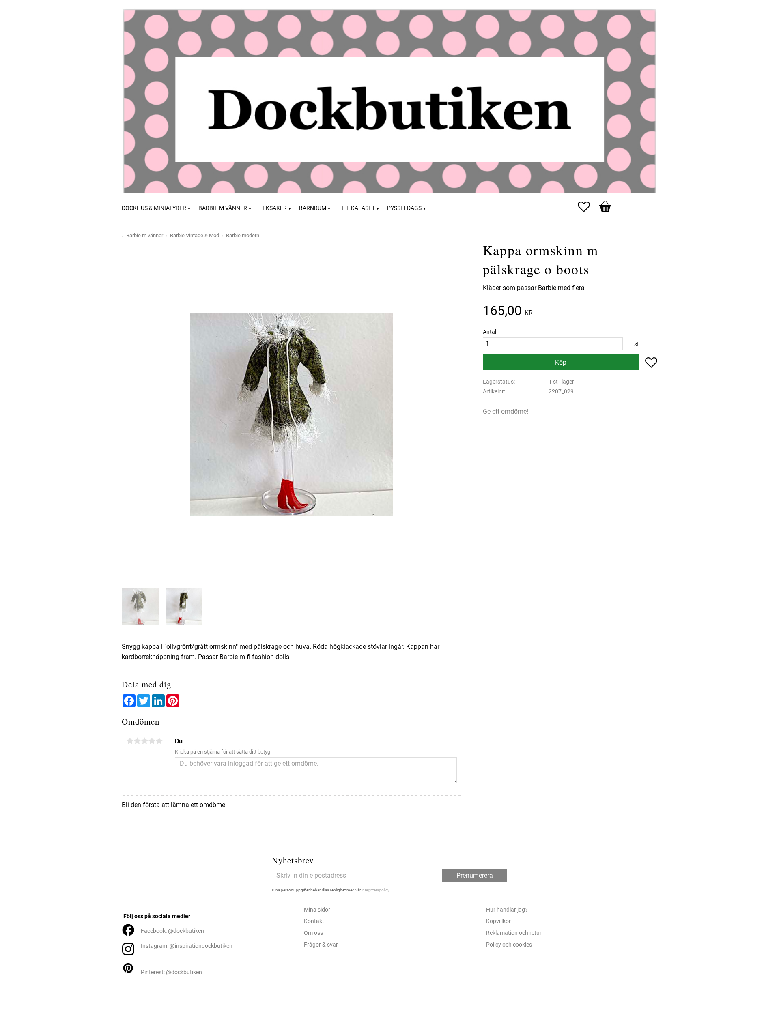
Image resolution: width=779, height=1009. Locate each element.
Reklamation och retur (514, 933)
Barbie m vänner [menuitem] (222, 208)
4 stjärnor (151, 741)
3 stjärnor (144, 741)
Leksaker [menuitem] (273, 208)
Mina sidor (317, 909)
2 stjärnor (137, 741)
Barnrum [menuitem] (312, 208)
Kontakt (314, 921)
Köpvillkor (498, 921)
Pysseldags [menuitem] (404, 208)
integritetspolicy (375, 890)
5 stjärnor (159, 741)
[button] (588, 207)
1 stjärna (129, 741)
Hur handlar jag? (507, 909)
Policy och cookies (509, 944)
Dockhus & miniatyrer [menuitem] (154, 208)
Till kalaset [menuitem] (356, 208)
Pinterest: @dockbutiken (171, 972)
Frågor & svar (321, 944)
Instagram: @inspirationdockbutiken (186, 945)
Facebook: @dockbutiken (172, 930)
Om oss (313, 933)
